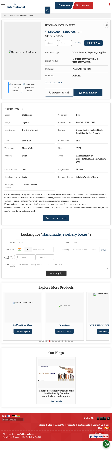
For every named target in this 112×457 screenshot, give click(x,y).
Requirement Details (9, 265)
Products (71, 424)
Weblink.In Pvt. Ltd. (33, 437)
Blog (50, 424)
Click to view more (53, 82)
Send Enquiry (90, 92)
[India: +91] (20, 249)
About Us (59, 424)
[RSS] (107, 427)
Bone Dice (33, 325)
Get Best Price (93, 42)
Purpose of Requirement (9, 257)
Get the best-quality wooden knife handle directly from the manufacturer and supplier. (56, 393)
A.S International (16, 5)
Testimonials (84, 424)
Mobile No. (10, 249)
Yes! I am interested (56, 217)
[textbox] (65, 43)
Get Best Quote (33, 331)
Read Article (56, 401)
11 (72, 341)
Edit (79, 43)
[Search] (47, 10)
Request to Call (60, 92)
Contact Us (98, 424)
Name (12, 242)
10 (69, 341)
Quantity (65, 249)
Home (5, 15)
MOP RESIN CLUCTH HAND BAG (75, 325)
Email (67, 242)
